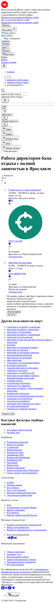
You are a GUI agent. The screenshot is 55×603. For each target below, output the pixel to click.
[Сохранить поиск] (4, 108)
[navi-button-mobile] (4, 66)
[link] (6, 50)
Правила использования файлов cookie (19, 22)
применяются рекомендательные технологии (24, 570)
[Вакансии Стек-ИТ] (30, 222)
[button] (4, 57)
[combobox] (14, 94)
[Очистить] (5, 100)
